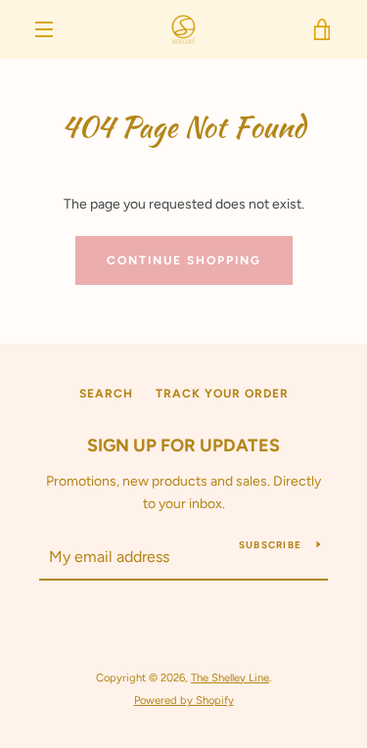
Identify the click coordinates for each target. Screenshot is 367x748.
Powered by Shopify (184, 700)
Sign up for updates (183, 445)
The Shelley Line (230, 677)
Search (106, 393)
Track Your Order (222, 393)
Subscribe (270, 544)
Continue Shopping (184, 260)
